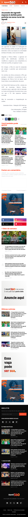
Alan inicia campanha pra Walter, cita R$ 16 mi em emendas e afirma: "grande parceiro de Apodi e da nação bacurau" (20, 140)
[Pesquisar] (26, 2)
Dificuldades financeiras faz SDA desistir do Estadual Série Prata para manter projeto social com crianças (7, 160)
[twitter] (9, 422)
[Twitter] (9, 119)
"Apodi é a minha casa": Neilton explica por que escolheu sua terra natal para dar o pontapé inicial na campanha (20, 160)
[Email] (15, 119)
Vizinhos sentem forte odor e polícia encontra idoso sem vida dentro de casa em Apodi (15, 256)
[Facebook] (6, 119)
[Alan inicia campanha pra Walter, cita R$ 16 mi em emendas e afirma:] (21, 131)
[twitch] (16, 422)
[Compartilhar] (25, 23)
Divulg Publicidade (21, 514)
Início (5, 510)
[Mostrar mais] (18, 119)
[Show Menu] (2, 2)
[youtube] (13, 422)
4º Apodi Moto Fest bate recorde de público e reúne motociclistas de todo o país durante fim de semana (7, 139)
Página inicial (4, 10)
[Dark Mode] (22, 2)
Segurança (16, 5)
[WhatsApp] (12, 119)
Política (23, 5)
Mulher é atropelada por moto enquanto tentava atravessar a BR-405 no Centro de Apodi (18, 474)
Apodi (10, 5)
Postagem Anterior (6, 190)
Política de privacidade (19, 510)
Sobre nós (9, 510)
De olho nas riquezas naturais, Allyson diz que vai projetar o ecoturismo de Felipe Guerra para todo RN (14, 274)
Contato (14, 511)
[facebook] (2, 422)
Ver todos (24, 124)
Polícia (10, 115)
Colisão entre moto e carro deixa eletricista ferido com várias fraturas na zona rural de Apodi (18, 483)
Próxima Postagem (21, 190)
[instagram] (6, 422)
